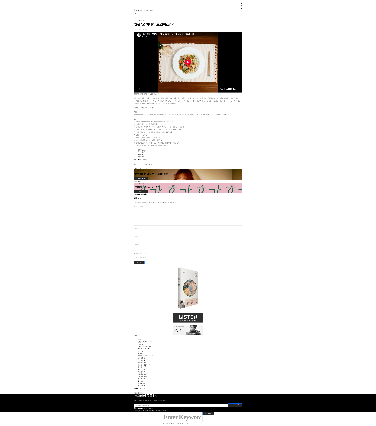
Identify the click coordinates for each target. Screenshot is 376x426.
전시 (139, 380)
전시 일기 (141, 381)
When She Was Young (145, 355)
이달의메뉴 (141, 156)
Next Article (138, 181)
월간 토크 (141, 367)
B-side (140, 343)
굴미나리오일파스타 (143, 151)
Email (136, 236)
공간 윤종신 (141, 357)
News (140, 350)
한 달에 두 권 (142, 383)
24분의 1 (140, 339)
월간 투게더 (141, 369)
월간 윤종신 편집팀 (140, 160)
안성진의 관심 (142, 362)
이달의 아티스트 (142, 374)
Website (136, 245)
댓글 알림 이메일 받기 (141, 253)
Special (141, 353)
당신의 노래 (141, 359)
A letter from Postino (146, 341)
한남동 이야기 (142, 385)
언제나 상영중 (142, 366)
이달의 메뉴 (141, 20)
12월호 (140, 149)
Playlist (141, 352)
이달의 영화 (141, 378)
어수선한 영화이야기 (144, 364)
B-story (141, 344)
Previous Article (140, 168)
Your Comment (139, 206)
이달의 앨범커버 (142, 376)
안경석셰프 (141, 152)
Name (136, 228)
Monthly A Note (144, 348)
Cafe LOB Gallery (144, 346)
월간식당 (140, 154)
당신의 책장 (141, 360)
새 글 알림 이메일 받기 (142, 257)
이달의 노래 (141, 371)
